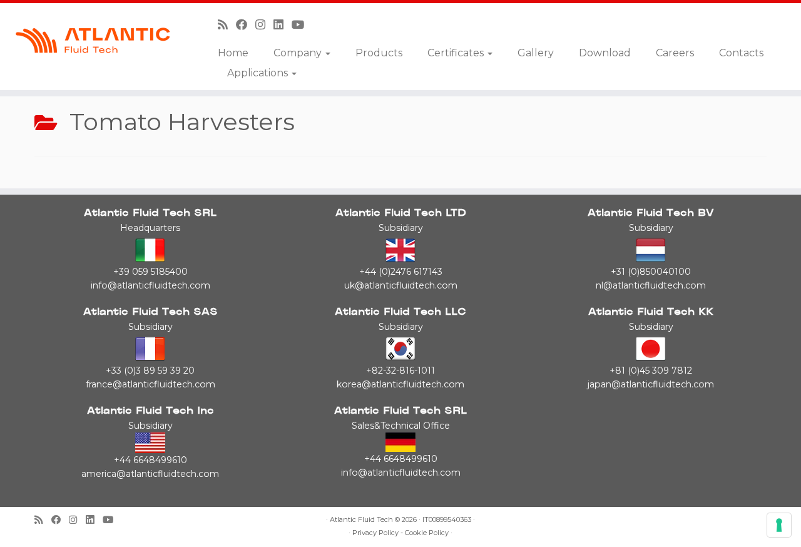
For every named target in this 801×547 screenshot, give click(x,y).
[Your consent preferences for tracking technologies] (779, 525)
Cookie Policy (427, 533)
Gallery (536, 53)
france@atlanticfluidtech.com (150, 384)
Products (378, 53)
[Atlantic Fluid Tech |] (92, 40)
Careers (675, 53)
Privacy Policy (375, 533)
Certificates (456, 53)
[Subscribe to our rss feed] (227, 25)
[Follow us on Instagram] (264, 25)
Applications (258, 73)
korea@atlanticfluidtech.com (400, 384)
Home (233, 53)
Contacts (741, 53)
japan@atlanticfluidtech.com (651, 384)
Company (298, 53)
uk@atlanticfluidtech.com (400, 285)
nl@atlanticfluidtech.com (651, 285)
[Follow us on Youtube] (302, 25)
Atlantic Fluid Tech (361, 520)
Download (605, 53)
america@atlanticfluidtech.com (150, 473)
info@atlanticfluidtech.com (150, 285)
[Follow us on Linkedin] (282, 25)
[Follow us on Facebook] (245, 25)
